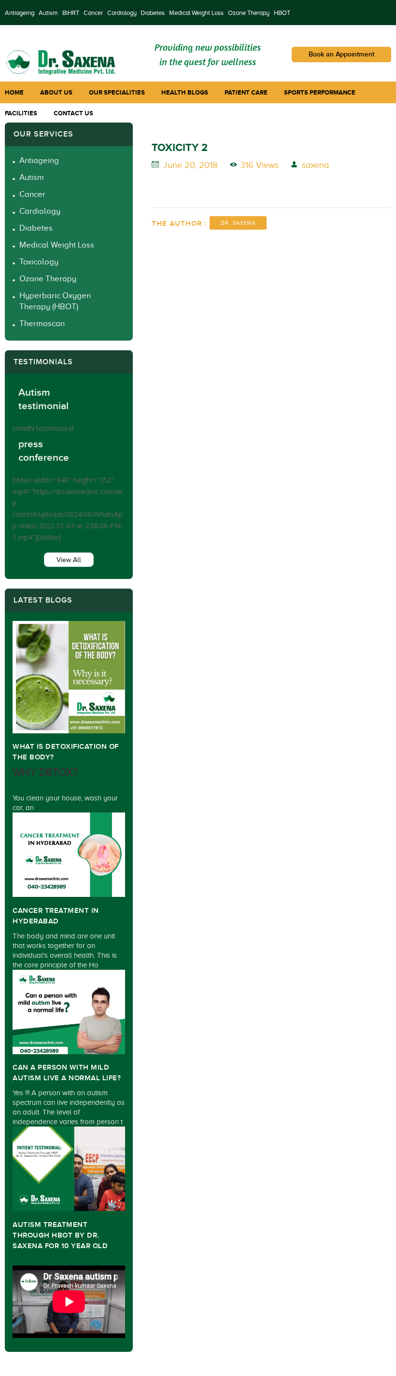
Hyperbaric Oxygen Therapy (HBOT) (55, 301)
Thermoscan (42, 323)
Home (14, 92)
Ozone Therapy (248, 12)
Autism (48, 12)
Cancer (93, 12)
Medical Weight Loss (196, 12)
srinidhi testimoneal (43, 428)
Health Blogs (184, 92)
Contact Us (73, 113)
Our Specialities (117, 92)
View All (69, 560)
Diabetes (153, 12)
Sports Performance (319, 92)
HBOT (282, 12)
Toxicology (38, 261)
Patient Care (246, 92)
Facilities (21, 113)
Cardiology (122, 12)
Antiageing (19, 12)
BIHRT (70, 12)
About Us (56, 92)
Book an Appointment (341, 54)
